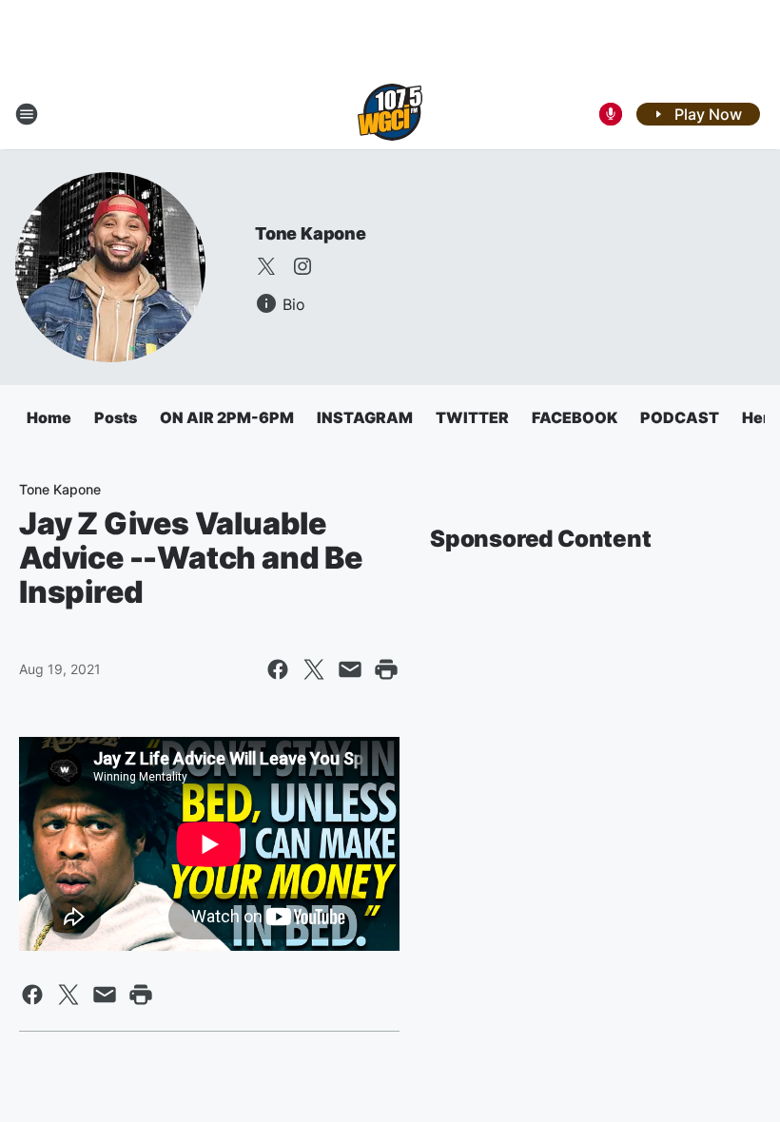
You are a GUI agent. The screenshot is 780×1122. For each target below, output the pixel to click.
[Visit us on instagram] (302, 266)
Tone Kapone (310, 233)
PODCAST (679, 417)
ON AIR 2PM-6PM (227, 417)
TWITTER (472, 417)
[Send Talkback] (610, 114)
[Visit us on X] (266, 266)
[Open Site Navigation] (26, 114)
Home (49, 417)
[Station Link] (390, 114)
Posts (115, 417)
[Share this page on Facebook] (277, 669)
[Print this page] (386, 669)
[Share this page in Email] (350, 669)
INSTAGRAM (365, 417)
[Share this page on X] (314, 669)
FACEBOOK (574, 417)
